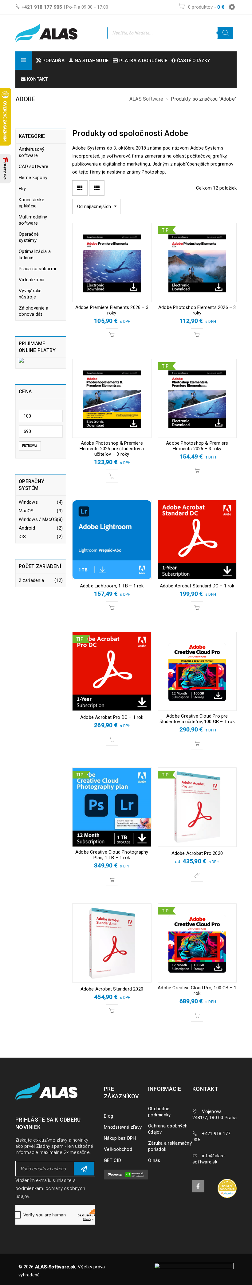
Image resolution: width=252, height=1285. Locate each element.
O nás (154, 1160)
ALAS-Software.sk (55, 1267)
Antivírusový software (31, 152)
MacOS (26, 511)
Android (27, 528)
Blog (108, 1116)
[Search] (225, 33)
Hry (22, 188)
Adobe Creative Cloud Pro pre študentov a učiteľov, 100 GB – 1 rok (197, 718)
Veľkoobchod (118, 1149)
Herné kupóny (33, 177)
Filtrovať (29, 445)
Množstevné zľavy (123, 1127)
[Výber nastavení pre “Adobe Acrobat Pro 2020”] (197, 875)
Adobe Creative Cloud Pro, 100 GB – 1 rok (197, 990)
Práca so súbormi (37, 268)
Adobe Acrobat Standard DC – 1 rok (197, 586)
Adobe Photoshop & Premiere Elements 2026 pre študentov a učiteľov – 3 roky (112, 448)
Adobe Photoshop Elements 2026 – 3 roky (197, 310)
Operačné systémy (29, 237)
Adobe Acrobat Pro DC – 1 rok (112, 717)
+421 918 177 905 (42, 7)
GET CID (112, 1160)
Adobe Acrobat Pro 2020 (197, 853)
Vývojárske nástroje (30, 294)
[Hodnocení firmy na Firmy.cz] (5, 168)
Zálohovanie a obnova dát (33, 311)
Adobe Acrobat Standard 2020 (112, 989)
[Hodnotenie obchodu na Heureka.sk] (227, 1188)
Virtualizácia (31, 279)
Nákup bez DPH (120, 1138)
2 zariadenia (31, 580)
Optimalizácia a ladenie (35, 254)
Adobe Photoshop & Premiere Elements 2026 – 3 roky (197, 445)
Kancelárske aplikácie (31, 203)
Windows (28, 502)
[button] (112, 334)
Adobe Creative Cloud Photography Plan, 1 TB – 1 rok (111, 854)
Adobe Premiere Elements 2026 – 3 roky (111, 310)
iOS (22, 536)
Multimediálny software (33, 220)
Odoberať (84, 1168)
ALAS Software (146, 99)
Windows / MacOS (38, 519)
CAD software (33, 166)
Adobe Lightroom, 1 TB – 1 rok (112, 586)
